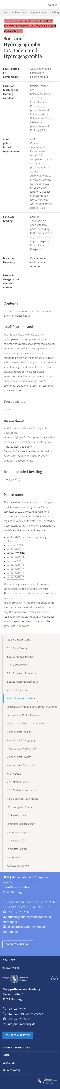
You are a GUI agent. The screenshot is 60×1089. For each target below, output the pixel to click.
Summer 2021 (15, 561)
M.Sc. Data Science (17, 690)
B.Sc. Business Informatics (21, 673)
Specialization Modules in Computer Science (32, 707)
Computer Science (17, 849)
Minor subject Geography (21, 740)
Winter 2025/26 (15, 577)
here (19, 31)
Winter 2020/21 (15, 557)
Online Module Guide (18, 640)
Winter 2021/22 (15, 565)
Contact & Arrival (18, 944)
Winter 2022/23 (15, 569)
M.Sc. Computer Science (21, 698)
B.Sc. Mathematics (16, 665)
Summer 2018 (15, 545)
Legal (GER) (9, 960)
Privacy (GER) (10, 967)
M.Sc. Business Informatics (21, 790)
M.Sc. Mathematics (17, 782)
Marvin (10, 598)
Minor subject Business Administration (28, 723)
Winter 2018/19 (15, 549)
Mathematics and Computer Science (29, 12)
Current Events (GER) (16, 1047)
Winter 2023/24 (15, 573)
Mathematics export (17, 832)
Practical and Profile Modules (23, 715)
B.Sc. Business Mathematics (22, 682)
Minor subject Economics (21, 765)
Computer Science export (21, 824)
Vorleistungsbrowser (18, 866)
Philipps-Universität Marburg (15, 979)
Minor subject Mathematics (22, 749)
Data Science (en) (16, 841)
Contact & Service (18, 1035)
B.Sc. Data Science (16, 648)
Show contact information (54, 979)
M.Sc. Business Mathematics (22, 799)
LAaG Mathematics (17, 815)
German (53, 5)
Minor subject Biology (19, 732)
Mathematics (13, 857)
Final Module (14, 774)
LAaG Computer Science (20, 807)
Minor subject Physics (19, 757)
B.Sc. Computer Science (20, 657)
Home (4, 12)
